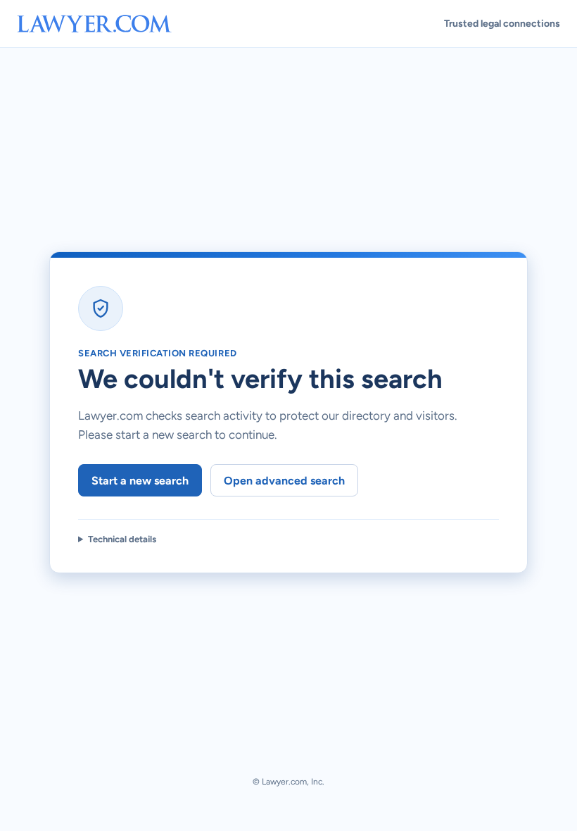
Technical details (122, 539)
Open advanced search (284, 480)
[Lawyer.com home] (94, 23)
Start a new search (140, 480)
